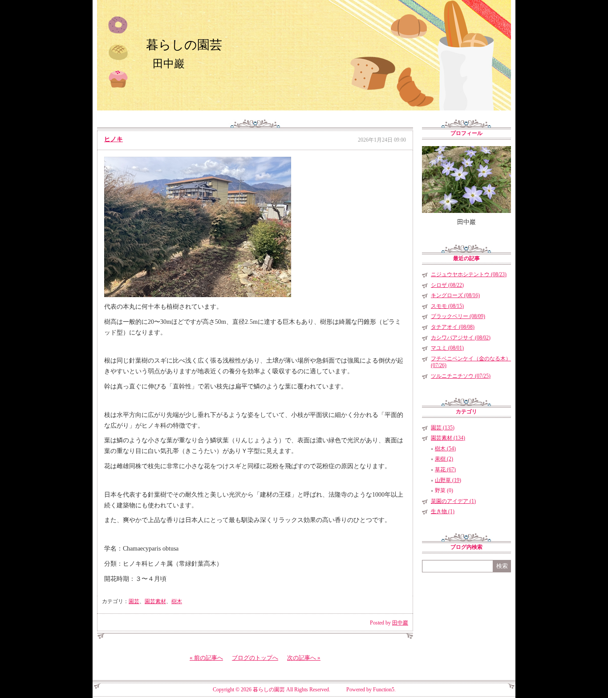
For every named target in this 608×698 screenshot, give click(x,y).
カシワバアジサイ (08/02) (460, 338)
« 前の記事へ (206, 657)
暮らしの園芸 (184, 45)
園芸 (134, 601)
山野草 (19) (448, 480)
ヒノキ (113, 139)
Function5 (383, 689)
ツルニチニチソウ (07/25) (460, 376)
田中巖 (400, 623)
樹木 (176, 601)
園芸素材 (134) (448, 438)
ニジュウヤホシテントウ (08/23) (469, 274)
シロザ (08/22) (447, 285)
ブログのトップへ (255, 657)
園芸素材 (155, 601)
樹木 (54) (445, 448)
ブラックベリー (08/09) (458, 316)
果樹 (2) (444, 459)
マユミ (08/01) (447, 348)
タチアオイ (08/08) (452, 327)
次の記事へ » (303, 657)
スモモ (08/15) (447, 306)
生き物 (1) (442, 511)
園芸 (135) (442, 428)
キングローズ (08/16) (455, 295)
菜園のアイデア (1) (453, 501)
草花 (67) (445, 469)
